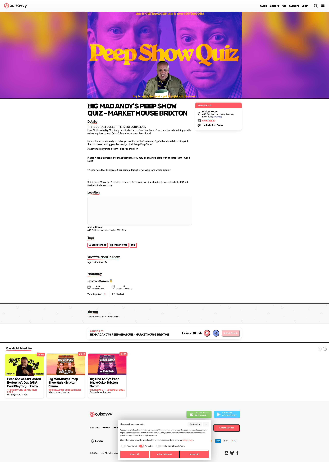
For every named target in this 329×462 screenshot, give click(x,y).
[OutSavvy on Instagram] (226, 453)
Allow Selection (164, 454)
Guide (263, 5)
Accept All (194, 454)
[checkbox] (128, 446)
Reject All (134, 454)
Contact (94, 427)
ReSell (105, 427)
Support (294, 5)
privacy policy (188, 440)
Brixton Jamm (98, 281)
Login (305, 5)
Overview (196, 424)
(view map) (217, 117)
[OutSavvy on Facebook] (237, 453)
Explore (274, 5)
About (116, 427)
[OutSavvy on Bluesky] (232, 453)
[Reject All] (206, 424)
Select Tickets (230, 333)
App (284, 5)
